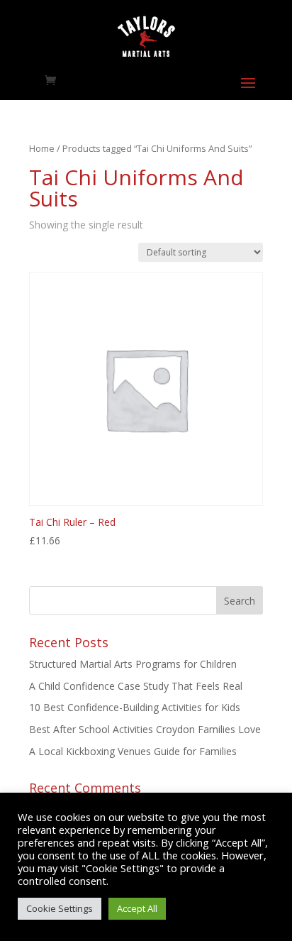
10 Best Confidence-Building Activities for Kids (134, 707)
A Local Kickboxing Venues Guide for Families (133, 751)
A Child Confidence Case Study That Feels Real (135, 686)
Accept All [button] (137, 908)
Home (42, 148)
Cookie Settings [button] (59, 908)
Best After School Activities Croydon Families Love (145, 729)
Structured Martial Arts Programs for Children (133, 664)
